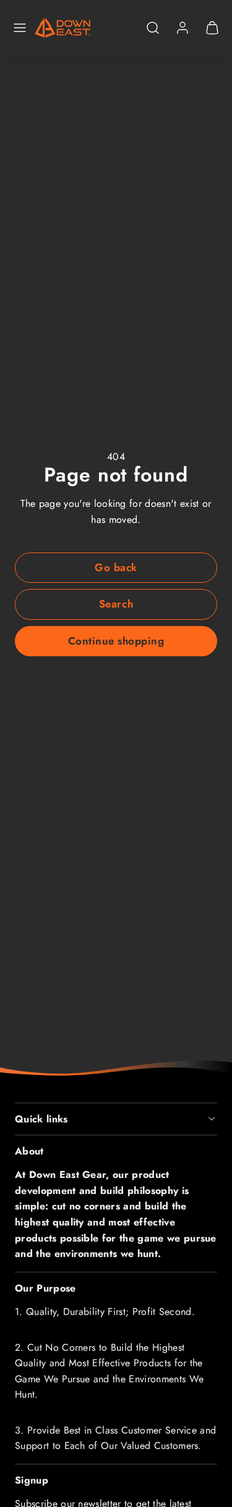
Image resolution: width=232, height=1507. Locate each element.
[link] (182, 28)
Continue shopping (116, 640)
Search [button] (116, 603)
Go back (116, 567)
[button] (20, 28)
